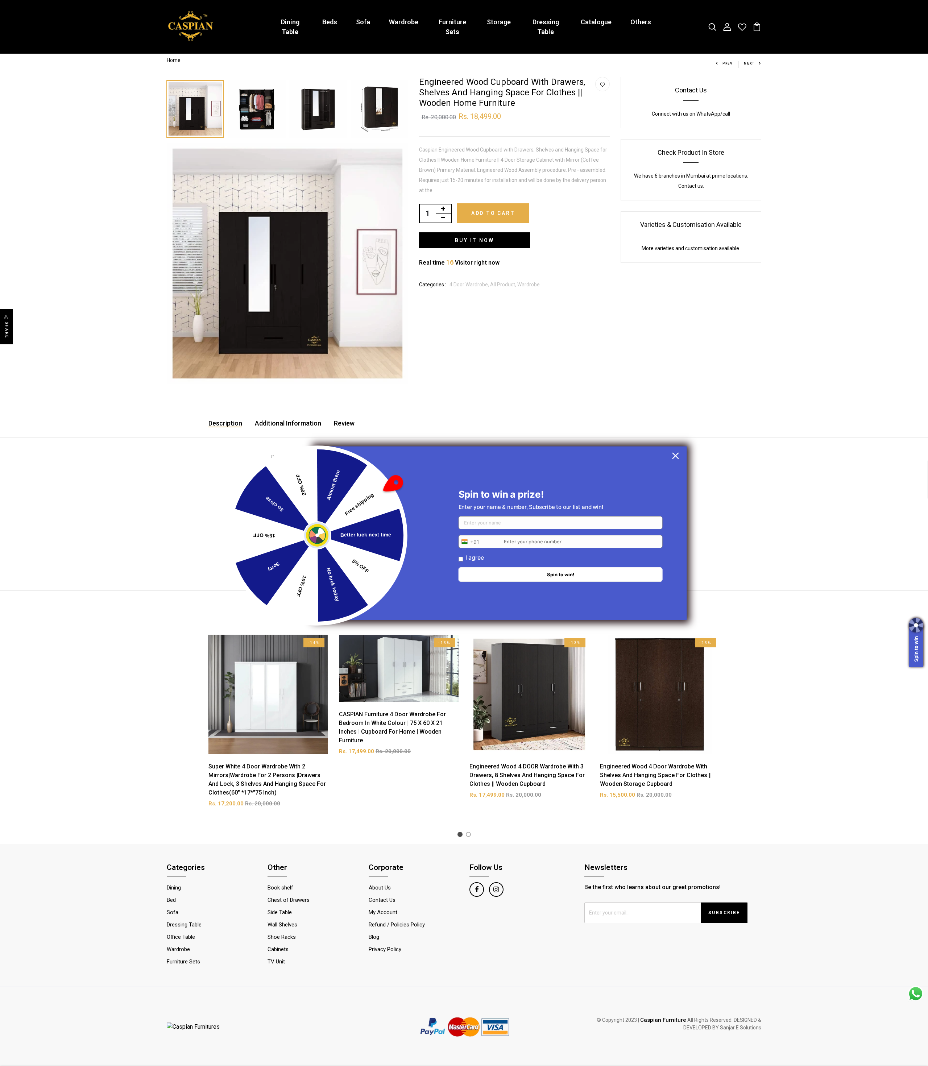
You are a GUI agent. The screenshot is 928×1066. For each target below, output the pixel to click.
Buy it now (474, 240)
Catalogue (596, 22)
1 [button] (461, 835)
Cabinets (278, 949)
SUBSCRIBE (724, 912)
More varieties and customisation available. (691, 248)
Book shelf (280, 887)
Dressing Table (546, 27)
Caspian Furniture (663, 1020)
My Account (383, 912)
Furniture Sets (452, 27)
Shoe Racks (282, 937)
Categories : (432, 284)
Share (6, 330)
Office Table (181, 937)
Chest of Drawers (289, 900)
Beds (329, 22)
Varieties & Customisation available (691, 224)
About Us (380, 887)
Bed (171, 900)
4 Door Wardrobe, (470, 284)
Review (344, 423)
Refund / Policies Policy (397, 924)
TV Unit (276, 961)
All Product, (503, 284)
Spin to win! (560, 574)
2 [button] (469, 835)
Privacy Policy (385, 949)
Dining (174, 887)
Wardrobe (403, 22)
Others (640, 22)
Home (174, 60)
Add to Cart (493, 213)
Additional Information (288, 423)
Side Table (280, 912)
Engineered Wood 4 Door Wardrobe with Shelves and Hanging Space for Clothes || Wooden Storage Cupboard (656, 775)
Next (749, 63)
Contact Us (691, 90)
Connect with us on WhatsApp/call (691, 114)
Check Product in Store (691, 152)
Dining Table (290, 27)
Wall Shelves (282, 924)
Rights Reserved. (713, 1020)
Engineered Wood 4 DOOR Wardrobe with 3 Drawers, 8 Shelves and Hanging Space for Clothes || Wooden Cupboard (527, 775)
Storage (499, 22)
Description (225, 423)
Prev (727, 63)
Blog (374, 937)
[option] (195, 107)
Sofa (363, 22)
